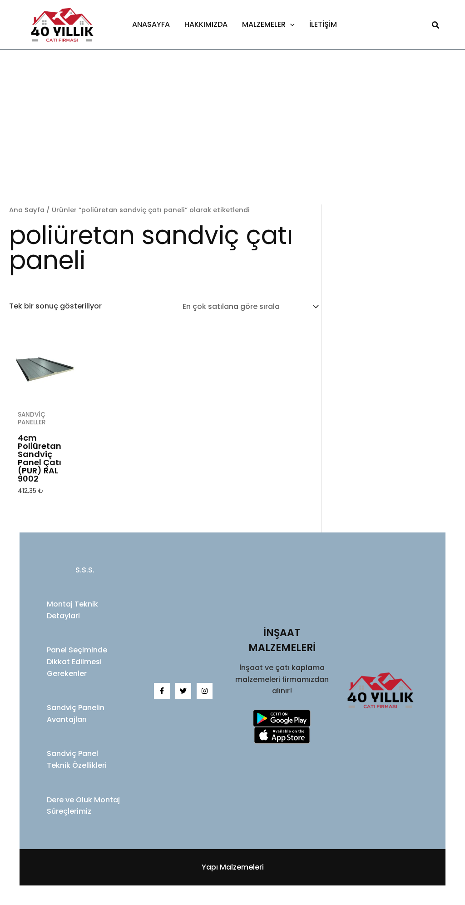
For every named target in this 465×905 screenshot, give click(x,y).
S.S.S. (84, 570)
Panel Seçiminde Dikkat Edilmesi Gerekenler (77, 661)
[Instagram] (205, 691)
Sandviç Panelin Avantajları (75, 713)
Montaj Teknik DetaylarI (72, 610)
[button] (290, 24)
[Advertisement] (232, 136)
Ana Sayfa (27, 209)
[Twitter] (183, 691)
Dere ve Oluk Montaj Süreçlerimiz (83, 806)
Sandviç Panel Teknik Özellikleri (77, 759)
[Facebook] (162, 691)
